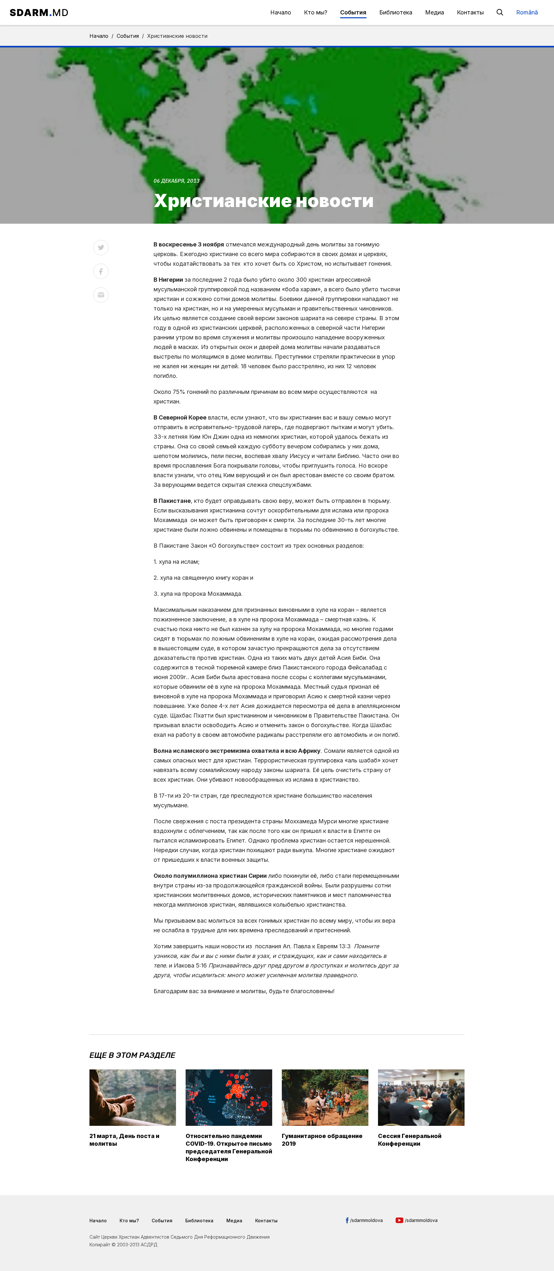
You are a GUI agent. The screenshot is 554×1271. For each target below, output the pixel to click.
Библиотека (395, 12)
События (353, 12)
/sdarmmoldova (366, 1220)
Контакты (470, 12)
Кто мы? (315, 12)
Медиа (434, 12)
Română (527, 12)
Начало (280, 12)
